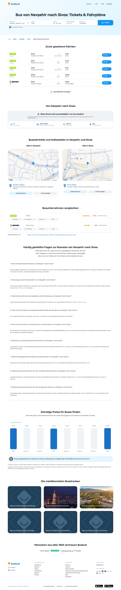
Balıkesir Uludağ (64, 234)
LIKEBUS (51, 234)
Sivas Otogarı (72, 185)
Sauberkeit (41, 219)
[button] (28, 22)
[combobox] (16, 22)
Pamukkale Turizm (44, 234)
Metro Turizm (30, 225)
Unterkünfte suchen (17, 27)
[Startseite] (9, 39)
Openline (56, 234)
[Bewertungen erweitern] (110, 218)
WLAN (53, 219)
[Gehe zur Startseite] (14, 4)
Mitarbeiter (15, 219)
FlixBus (28, 215)
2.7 (56, 219)
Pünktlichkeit (29, 219)
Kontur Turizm (72, 234)
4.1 (20, 219)
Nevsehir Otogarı (19, 185)
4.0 (33, 219)
